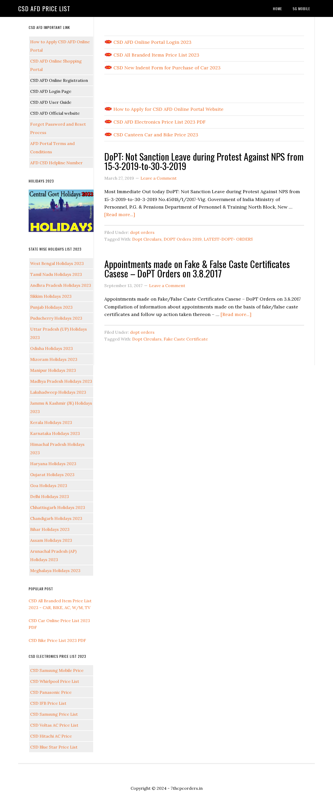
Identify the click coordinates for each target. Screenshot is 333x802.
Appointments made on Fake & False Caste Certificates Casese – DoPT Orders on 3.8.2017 (197, 268)
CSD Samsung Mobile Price (57, 670)
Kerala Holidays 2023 (51, 422)
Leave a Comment (158, 178)
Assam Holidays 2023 (51, 540)
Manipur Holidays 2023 (53, 370)
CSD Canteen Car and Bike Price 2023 (155, 135)
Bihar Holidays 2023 (49, 529)
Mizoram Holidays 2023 (53, 359)
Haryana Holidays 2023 (53, 463)
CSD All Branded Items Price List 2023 (155, 55)
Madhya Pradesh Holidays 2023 (61, 381)
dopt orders (142, 232)
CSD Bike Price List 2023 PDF (57, 640)
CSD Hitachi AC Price (51, 736)
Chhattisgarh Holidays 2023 (57, 507)
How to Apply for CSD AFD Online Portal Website (167, 109)
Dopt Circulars (147, 239)
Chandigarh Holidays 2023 (56, 518)
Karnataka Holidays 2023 (55, 433)
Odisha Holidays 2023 (51, 348)
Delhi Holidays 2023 (49, 496)
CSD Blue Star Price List (54, 747)
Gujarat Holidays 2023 (52, 474)
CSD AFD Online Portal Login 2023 (151, 42)
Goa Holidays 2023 (48, 485)
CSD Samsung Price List (54, 714)
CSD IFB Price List (48, 703)
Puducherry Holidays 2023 (56, 318)
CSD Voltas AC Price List (54, 725)
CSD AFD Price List (44, 8)
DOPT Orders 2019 (183, 239)
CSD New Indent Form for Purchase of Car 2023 (166, 68)
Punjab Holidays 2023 (51, 307)
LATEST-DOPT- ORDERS (228, 239)
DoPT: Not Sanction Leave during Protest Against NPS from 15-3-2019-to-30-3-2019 (204, 161)
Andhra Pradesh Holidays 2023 (60, 285)
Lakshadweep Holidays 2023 (58, 392)
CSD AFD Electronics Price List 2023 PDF (159, 122)
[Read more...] (119, 214)
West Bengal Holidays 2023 (57, 263)
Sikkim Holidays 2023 (51, 296)
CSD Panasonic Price (51, 692)
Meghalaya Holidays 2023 (55, 570)
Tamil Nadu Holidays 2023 (56, 274)
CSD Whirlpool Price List (54, 681)
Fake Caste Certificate (186, 339)
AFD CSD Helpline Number (56, 162)
